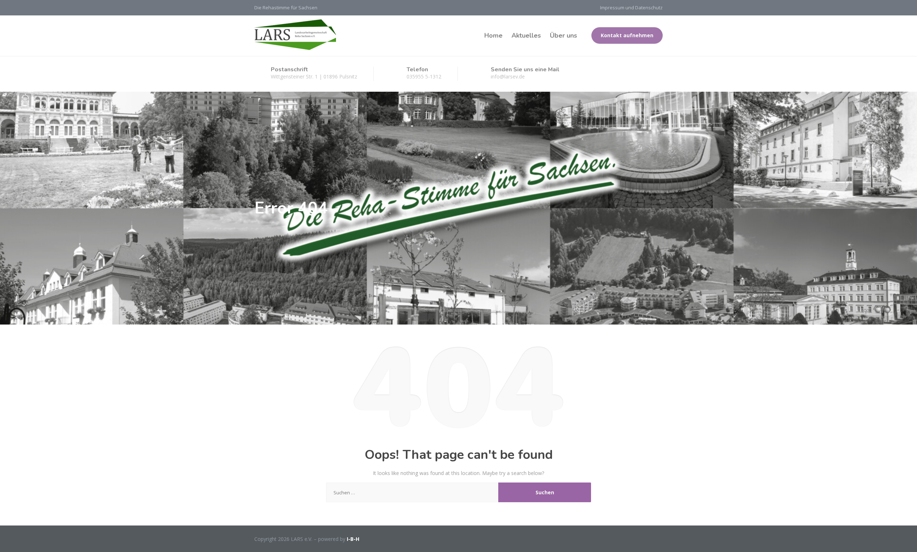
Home (493, 35)
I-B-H (353, 539)
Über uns (563, 35)
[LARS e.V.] (295, 35)
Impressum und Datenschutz (631, 7)
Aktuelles (526, 35)
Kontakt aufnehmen (627, 35)
